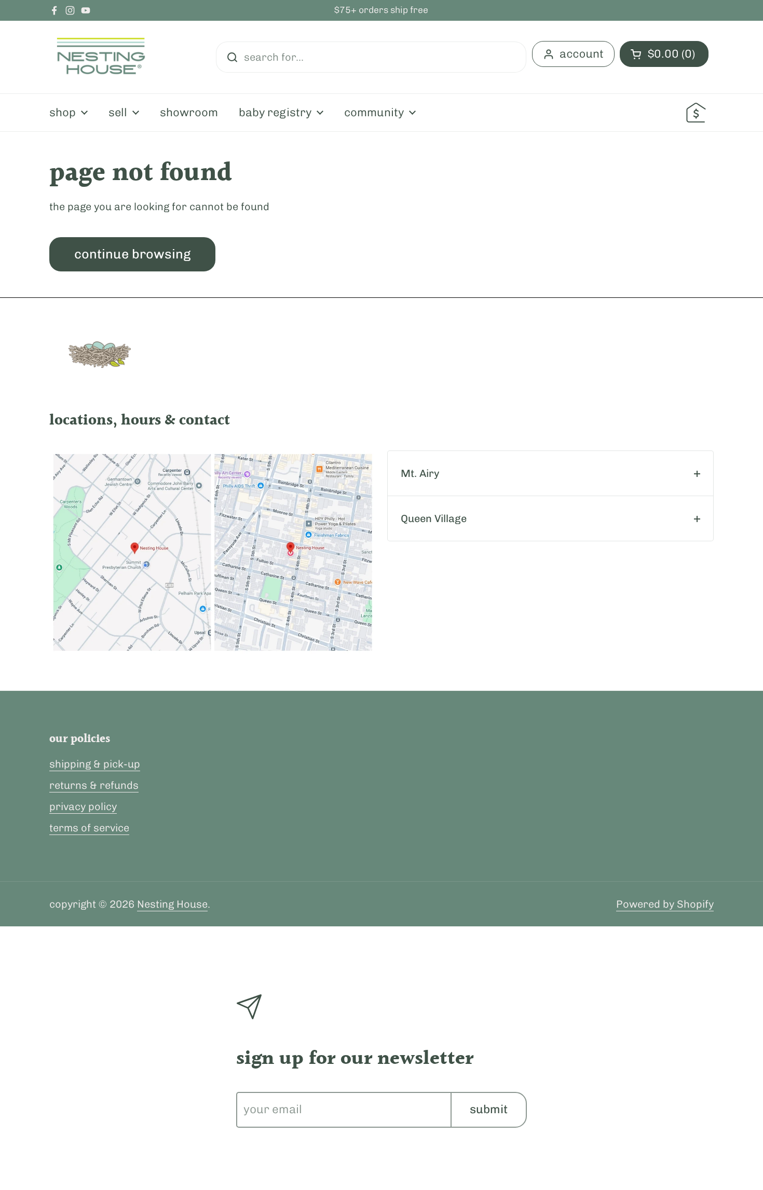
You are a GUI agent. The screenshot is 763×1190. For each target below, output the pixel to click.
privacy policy (83, 806)
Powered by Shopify (665, 904)
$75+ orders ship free (381, 10)
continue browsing (132, 254)
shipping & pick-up (94, 764)
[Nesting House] (101, 57)
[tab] (550, 473)
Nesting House (172, 904)
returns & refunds (94, 785)
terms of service (89, 828)
